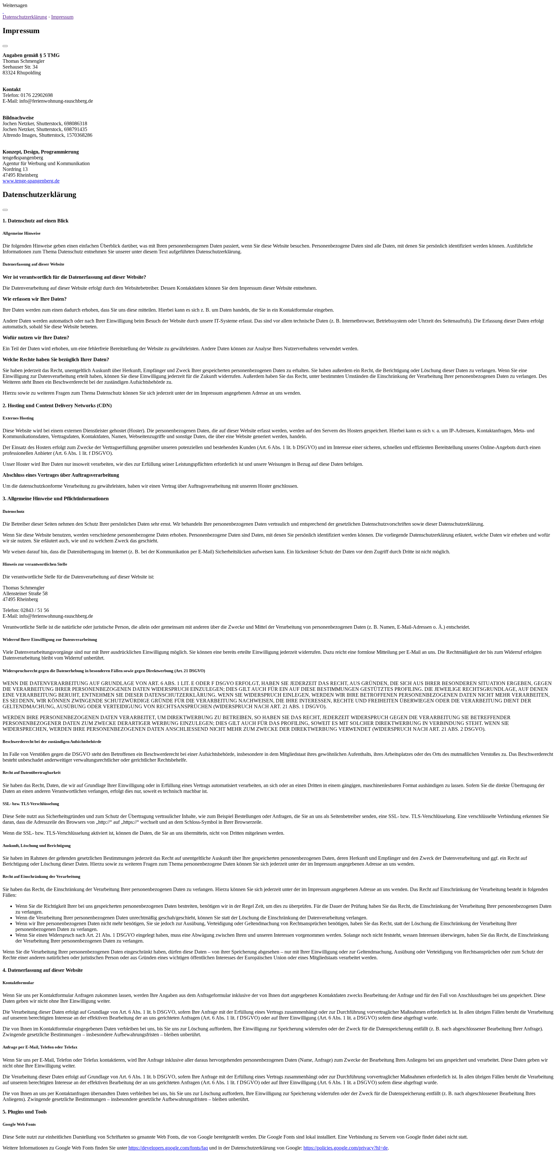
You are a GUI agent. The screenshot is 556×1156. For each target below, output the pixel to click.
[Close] (5, 46)
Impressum (62, 17)
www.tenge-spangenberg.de (31, 180)
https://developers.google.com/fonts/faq (168, 1148)
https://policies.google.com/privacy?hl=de (345, 1148)
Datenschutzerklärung (25, 17)
